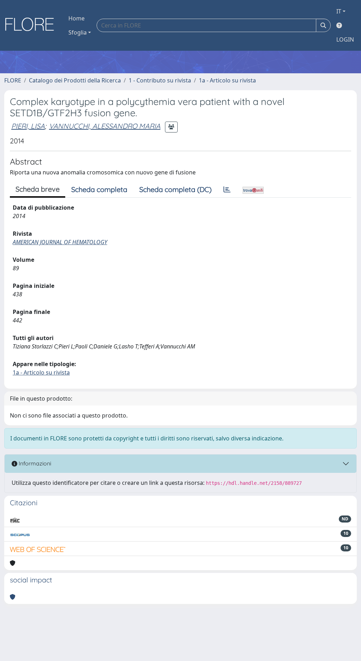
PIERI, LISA (28, 126)
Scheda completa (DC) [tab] (175, 189)
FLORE (12, 80)
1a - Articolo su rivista (227, 80)
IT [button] (338, 11)
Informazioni (34, 463)
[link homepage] (32, 25)
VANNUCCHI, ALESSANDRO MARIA (104, 126)
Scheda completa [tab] (99, 189)
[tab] (227, 189)
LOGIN (345, 39)
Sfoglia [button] (77, 32)
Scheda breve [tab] (38, 189)
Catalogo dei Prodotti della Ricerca (75, 80)
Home (76, 18)
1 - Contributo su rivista (160, 80)
